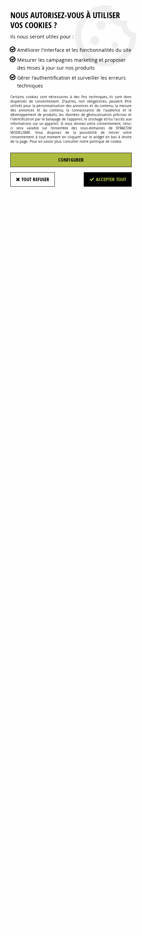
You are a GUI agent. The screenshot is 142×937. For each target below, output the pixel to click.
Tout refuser (34, 179)
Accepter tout (110, 179)
